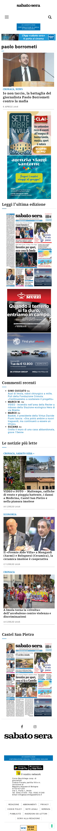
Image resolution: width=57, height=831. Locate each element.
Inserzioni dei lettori (36, 814)
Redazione (14, 805)
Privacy (44, 805)
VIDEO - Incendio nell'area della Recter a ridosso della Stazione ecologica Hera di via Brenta (31, 407)
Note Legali (32, 809)
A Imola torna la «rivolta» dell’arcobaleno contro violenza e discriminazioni (27, 613)
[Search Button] (45, 15)
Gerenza (46, 809)
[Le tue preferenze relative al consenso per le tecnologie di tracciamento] (52, 826)
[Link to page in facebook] (22, 727)
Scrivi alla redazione (28, 818)
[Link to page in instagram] (35, 727)
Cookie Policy (14, 809)
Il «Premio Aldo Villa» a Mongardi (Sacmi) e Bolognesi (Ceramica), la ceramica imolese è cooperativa (28, 556)
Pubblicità (15, 814)
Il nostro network (30, 774)
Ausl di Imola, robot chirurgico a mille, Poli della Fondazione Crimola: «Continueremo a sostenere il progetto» (31, 396)
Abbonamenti (30, 805)
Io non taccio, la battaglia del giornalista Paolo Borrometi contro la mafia (27, 97)
